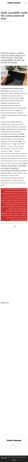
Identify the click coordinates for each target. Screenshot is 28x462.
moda (4, 223)
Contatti (14, 444)
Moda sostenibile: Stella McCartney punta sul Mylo (14, 15)
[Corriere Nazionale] (14, 2)
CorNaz (10, 21)
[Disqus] (14, 249)
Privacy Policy (14, 446)
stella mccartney (18, 223)
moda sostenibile (10, 223)
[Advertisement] (14, 36)
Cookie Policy (4, 458)
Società (8, 10)
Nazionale (3, 10)
